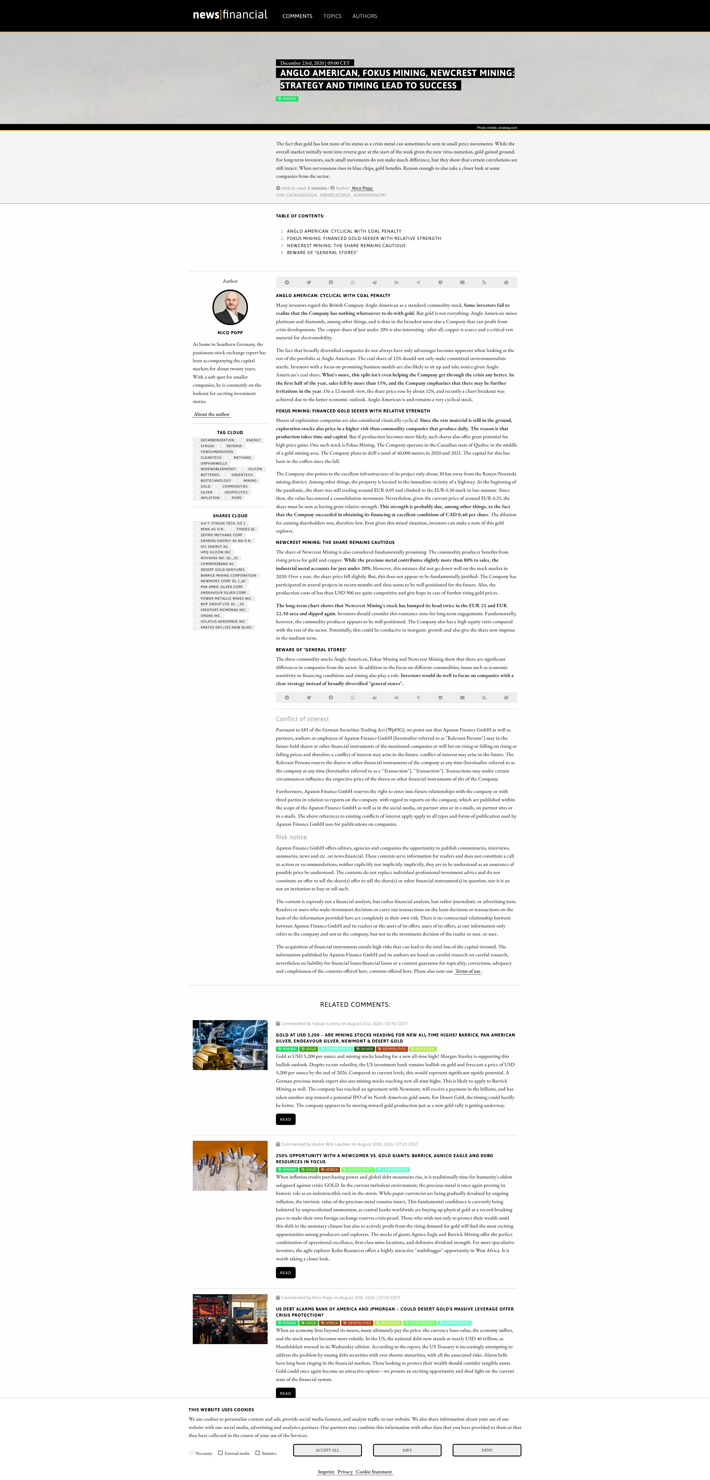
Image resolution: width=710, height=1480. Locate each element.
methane (242, 458)
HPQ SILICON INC (215, 552)
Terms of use (467, 970)
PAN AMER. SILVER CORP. (221, 587)
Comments (297, 16)
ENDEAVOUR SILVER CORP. (223, 593)
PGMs (236, 498)
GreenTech (241, 475)
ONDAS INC (210, 616)
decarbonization (217, 440)
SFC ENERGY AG (214, 547)
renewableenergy (218, 469)
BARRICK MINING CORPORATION (228, 575)
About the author (212, 413)
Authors (365, 16)
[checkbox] (191, 1453)
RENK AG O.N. (212, 529)
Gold (205, 486)
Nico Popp (362, 188)
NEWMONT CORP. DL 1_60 (222, 581)
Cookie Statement (374, 1471)
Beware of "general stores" (322, 252)
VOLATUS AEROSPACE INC (222, 622)
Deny (487, 1450)
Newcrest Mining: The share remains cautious (346, 245)
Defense (233, 446)
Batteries (209, 475)
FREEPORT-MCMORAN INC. (223, 610)
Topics (332, 16)
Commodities (235, 486)
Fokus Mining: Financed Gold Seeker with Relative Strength (364, 238)
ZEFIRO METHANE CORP (221, 535)
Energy (253, 440)
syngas (207, 446)
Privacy (345, 1471)
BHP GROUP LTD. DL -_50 (222, 604)
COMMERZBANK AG (217, 564)
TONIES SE (245, 529)
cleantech (211, 458)
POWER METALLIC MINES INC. (226, 598)
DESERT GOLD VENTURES (222, 570)
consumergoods (216, 452)
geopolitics (236, 492)
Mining (249, 481)
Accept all (327, 1450)
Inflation (210, 498)
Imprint (326, 1471)
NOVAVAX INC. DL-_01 (219, 558)
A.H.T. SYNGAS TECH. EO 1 (222, 523)
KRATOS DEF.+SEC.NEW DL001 (226, 627)
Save (407, 1450)
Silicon (254, 469)
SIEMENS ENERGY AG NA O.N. (226, 541)
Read (285, 1119)
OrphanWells (213, 463)
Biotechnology (215, 481)
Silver (206, 492)
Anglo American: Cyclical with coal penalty (344, 231)
